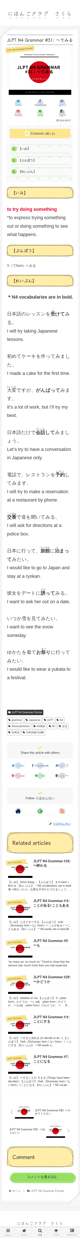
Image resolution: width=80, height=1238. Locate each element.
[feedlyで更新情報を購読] (40, 811)
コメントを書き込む (42, 1177)
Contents (37, 133)
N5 (53, 726)
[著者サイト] (18, 811)
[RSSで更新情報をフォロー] (62, 811)
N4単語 (41, 726)
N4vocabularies (21, 726)
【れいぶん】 (27, 171)
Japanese (34, 720)
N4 (61, 720)
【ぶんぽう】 (27, 160)
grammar (17, 720)
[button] (71, 702)
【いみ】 (24, 148)
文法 (64, 726)
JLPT (50, 720)
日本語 (15, 732)
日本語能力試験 (35, 732)
